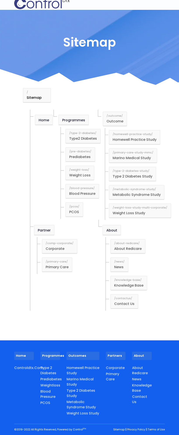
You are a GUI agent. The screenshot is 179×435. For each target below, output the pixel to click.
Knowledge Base (128, 285)
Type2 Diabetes (83, 138)
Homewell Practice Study (135, 139)
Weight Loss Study (129, 213)
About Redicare (128, 248)
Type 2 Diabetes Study (132, 176)
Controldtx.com (24, 367)
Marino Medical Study (132, 157)
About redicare (140, 370)
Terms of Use (156, 429)
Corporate (55, 248)
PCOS (74, 211)
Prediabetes (80, 156)
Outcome (115, 121)
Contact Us (124, 303)
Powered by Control (71, 429)
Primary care (112, 376)
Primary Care (57, 267)
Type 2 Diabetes (48, 370)
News (119, 267)
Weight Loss (80, 175)
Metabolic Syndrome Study (137, 194)
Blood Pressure (82, 193)
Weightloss (50, 385)
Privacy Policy (136, 429)
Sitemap (34, 97)
